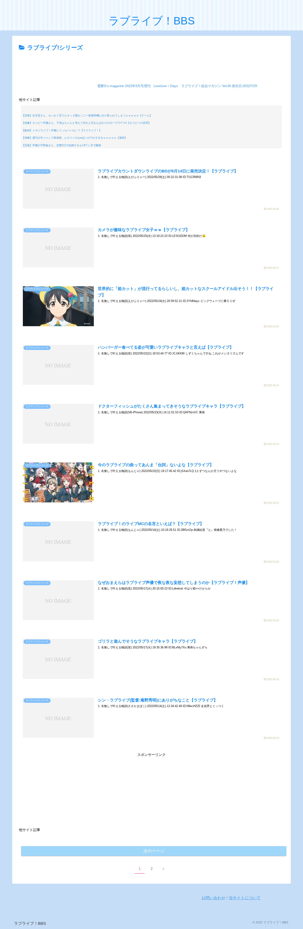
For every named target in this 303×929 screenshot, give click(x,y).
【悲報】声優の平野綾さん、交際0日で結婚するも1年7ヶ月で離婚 (61, 145)
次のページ (153, 851)
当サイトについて (245, 898)
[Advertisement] (151, 65)
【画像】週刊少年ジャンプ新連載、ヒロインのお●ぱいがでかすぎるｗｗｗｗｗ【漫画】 (74, 137)
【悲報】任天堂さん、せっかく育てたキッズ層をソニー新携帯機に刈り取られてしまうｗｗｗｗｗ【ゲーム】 (87, 115)
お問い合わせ (213, 898)
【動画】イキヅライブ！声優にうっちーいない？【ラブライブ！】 (62, 130)
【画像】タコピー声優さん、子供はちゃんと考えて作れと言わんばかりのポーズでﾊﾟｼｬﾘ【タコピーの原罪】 (86, 122)
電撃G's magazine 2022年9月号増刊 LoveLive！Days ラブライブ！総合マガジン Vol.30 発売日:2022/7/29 (177, 86)
